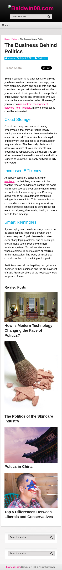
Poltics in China (18, 466)
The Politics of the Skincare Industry (28, 418)
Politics (14, 39)
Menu (7, 25)
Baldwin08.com (13, 567)
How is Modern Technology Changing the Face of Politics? (28, 330)
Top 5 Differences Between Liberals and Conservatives (28, 514)
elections (9, 181)
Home (6, 39)
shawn (11, 58)
